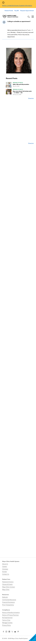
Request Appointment (27, 10)
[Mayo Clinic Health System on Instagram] (6, 632)
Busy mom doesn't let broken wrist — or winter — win (22, 91)
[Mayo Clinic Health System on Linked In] (9, 632)
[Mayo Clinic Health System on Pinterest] (18, 632)
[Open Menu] (33, 17)
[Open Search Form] (29, 17)
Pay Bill (16, 10)
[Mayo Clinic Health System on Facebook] (3, 632)
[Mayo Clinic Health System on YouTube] (15, 632)
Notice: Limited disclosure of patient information (17, 5)
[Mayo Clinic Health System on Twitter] (12, 632)
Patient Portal (9, 10)
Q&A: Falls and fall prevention (21, 84)
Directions (31, 98)
